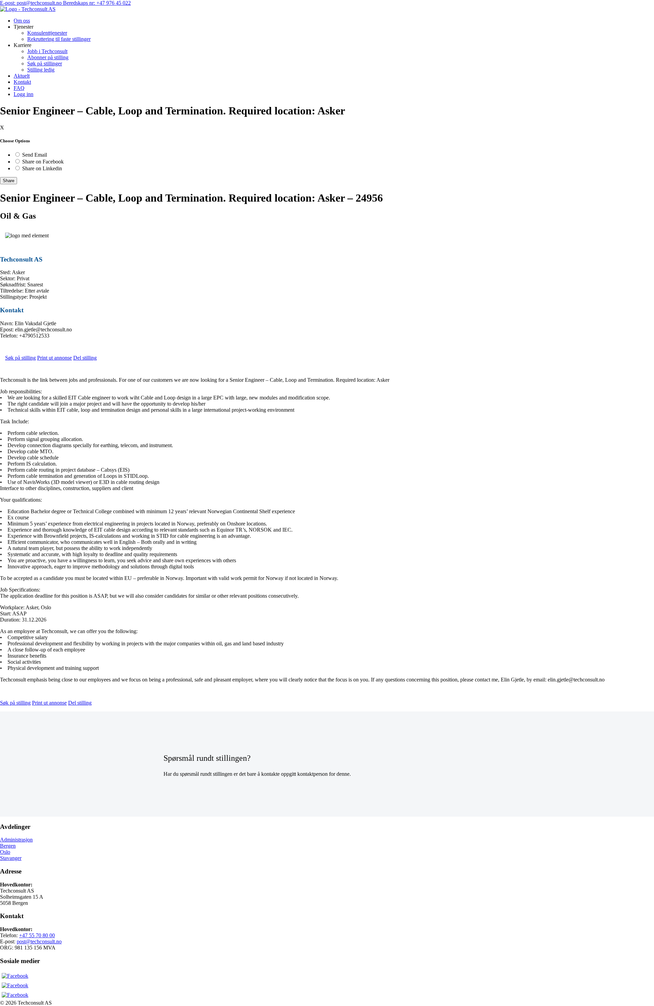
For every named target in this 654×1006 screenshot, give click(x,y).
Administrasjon (16, 840)
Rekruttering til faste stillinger (59, 39)
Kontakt (22, 82)
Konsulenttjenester (47, 33)
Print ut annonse (54, 358)
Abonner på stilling (47, 57)
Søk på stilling (20, 358)
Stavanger (10, 858)
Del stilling (85, 358)
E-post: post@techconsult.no (31, 3)
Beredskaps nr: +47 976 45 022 (97, 3)
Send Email (34, 155)
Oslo (5, 852)
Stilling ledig (40, 70)
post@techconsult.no (39, 941)
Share (8, 180)
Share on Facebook (43, 161)
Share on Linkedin (42, 168)
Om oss (22, 20)
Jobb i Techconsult (47, 51)
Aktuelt (22, 76)
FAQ (19, 88)
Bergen (8, 846)
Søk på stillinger (44, 63)
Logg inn (23, 94)
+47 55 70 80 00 (37, 935)
